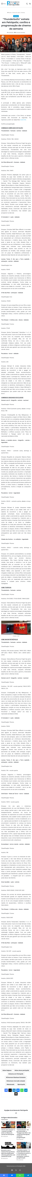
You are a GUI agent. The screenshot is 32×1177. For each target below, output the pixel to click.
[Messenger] (18, 1090)
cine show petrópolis (22, 1070)
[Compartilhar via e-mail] (16, 1093)
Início (9, 12)
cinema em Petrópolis (16, 1074)
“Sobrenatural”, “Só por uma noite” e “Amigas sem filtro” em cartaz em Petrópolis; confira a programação (24, 1133)
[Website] (16, 1113)
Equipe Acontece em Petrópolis (16, 1110)
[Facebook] (6, 1090)
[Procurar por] (30, 4)
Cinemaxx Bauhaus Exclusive (16, 1077)
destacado (11, 1084)
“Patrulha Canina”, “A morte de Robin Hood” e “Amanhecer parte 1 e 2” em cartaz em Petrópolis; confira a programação (24, 1154)
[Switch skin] (27, 4)
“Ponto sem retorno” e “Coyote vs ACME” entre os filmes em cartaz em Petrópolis (8, 1132)
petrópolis (21, 1084)
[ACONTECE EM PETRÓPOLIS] (13, 3)
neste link (23, 120)
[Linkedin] (14, 1090)
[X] (10, 1090)
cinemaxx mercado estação (16, 1081)
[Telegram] (25, 1090)
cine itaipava (7, 1070)
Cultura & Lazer (16, 12)
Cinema (23, 12)
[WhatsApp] (22, 1090)
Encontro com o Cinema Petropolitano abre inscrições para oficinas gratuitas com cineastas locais (8, 1153)
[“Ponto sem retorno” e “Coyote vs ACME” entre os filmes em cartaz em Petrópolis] (8, 1124)
